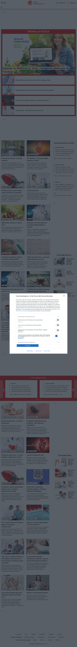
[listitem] (38, 316)
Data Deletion (30, 350)
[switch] (57, 320)
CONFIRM (27, 345)
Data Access (38, 350)
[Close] (64, 296)
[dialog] (38, 323)
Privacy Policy (47, 350)
